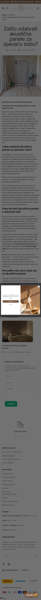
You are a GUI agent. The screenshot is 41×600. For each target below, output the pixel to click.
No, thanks (10, 304)
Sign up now (10, 301)
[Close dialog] (39, 286)
